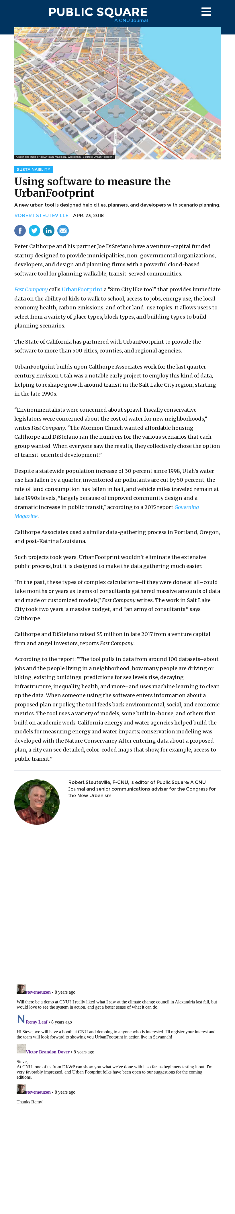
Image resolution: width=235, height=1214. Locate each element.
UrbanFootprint (82, 289)
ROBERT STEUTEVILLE (41, 215)
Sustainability (33, 169)
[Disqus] (117, 905)
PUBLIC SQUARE (98, 11)
